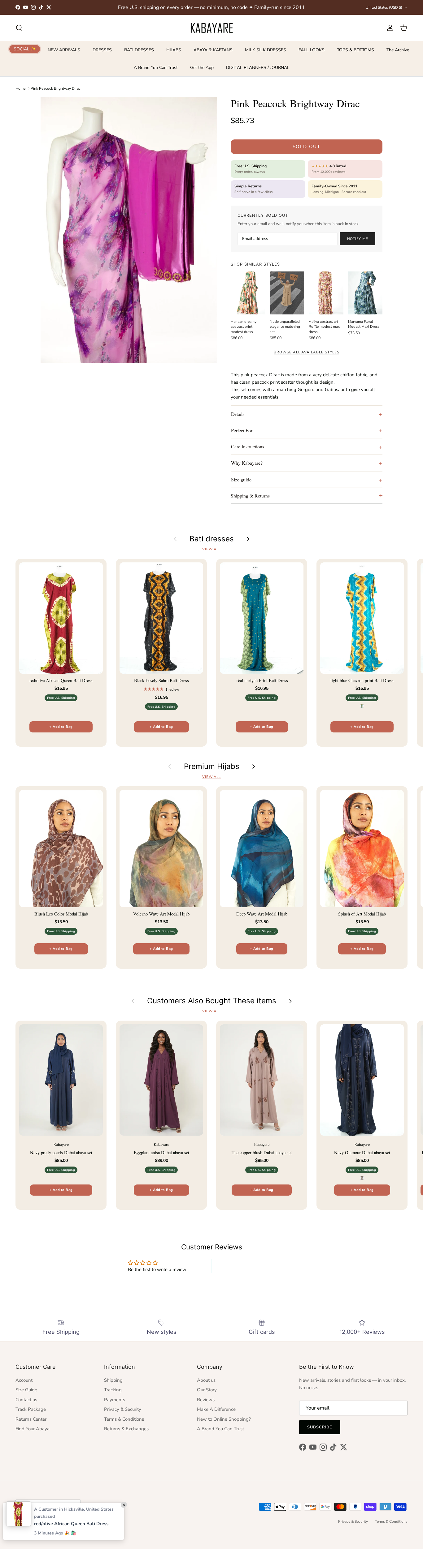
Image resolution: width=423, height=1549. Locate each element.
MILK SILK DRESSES (265, 50)
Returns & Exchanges (126, 1429)
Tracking (113, 1390)
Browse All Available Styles (306, 352)
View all (211, 549)
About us (206, 1380)
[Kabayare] (212, 28)
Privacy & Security (122, 1409)
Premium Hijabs (211, 766)
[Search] (19, 28)
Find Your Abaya (32, 1429)
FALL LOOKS (312, 50)
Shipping (113, 1380)
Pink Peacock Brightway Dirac (56, 88)
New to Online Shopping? (224, 1419)
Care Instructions (247, 446)
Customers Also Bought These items (211, 1000)
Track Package (30, 1409)
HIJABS (173, 50)
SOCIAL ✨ (25, 49)
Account (24, 1380)
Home (20, 88)
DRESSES (102, 50)
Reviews (206, 1400)
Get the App (202, 67)
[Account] (389, 28)
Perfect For (241, 430)
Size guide (241, 479)
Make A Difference (216, 1409)
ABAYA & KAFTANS (213, 50)
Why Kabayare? (247, 462)
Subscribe (319, 1427)
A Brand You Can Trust (156, 67)
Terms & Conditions (124, 1419)
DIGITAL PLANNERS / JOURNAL (258, 67)
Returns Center (30, 1419)
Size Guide (26, 1390)
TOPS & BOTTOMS (355, 50)
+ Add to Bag (60, 726)
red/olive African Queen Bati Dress (71, 1524)
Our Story (207, 1390)
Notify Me (357, 238)
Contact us (26, 1400)
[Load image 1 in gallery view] (129, 230)
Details (237, 414)
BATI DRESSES (139, 50)
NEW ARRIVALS (64, 50)
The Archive (397, 50)
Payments (114, 1400)
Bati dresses (212, 539)
